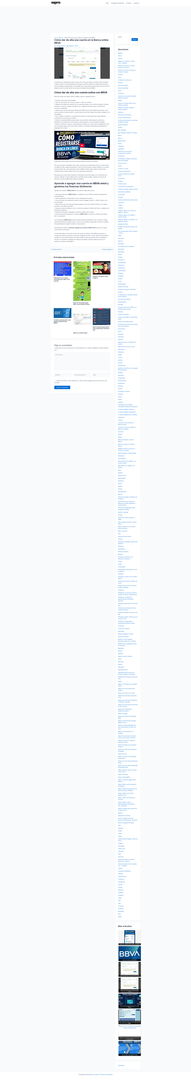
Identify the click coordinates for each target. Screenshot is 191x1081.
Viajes (119, 898)
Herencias (121, 337)
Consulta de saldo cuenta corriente (128, 189)
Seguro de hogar (123, 713)
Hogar (120, 354)
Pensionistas (121, 549)
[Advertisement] (95, 17)
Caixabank (121, 146)
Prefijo (120, 564)
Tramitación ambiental (124, 871)
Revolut (120, 651)
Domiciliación (122, 270)
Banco (120, 135)
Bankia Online (122, 141)
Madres (120, 434)
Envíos (120, 281)
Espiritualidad (122, 284)
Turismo (120, 884)
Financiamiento (122, 302)
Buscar (120, 37)
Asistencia (121, 93)
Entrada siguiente (107, 249)
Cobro (120, 166)
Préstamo (120, 574)
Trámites (120, 873)
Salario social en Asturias (125, 656)
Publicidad (121, 631)
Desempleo (121, 252)
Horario (120, 357)
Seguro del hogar (123, 774)
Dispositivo (121, 265)
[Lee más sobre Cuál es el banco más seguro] (101, 267)
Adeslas (120, 53)
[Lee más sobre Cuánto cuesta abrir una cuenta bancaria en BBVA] (62, 313)
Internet (120, 388)
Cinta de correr (122, 163)
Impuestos (121, 375)
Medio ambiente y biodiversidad (127, 453)
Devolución (121, 260)
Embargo (120, 273)
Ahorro (120, 56)
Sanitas (120, 664)
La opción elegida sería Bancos (127, 412)
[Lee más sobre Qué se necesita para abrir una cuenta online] (82, 281)
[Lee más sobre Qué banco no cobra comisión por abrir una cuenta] (62, 268)
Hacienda (120, 334)
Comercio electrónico (124, 171)
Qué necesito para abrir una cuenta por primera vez (101, 328)
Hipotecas (121, 352)
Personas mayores (123, 551)
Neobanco (121, 481)
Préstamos (121, 590)
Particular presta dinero (124, 536)
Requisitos (121, 648)
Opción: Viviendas (123, 512)
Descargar (121, 243)
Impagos (120, 372)
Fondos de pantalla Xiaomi (125, 321)
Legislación (121, 417)
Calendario (121, 149)
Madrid (120, 437)
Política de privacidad (106, 1074)
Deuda (120, 254)
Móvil (119, 470)
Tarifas (120, 836)
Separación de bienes (124, 815)
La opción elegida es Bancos (126, 409)
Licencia (120, 420)
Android (120, 82)
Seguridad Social (123, 669)
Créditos (120, 208)
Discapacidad (122, 262)
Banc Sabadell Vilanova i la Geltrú (127, 132)
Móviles (120, 473)
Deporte (120, 241)
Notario (120, 489)
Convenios (121, 202)
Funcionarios (121, 328)
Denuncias (121, 238)
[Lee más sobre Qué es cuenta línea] (82, 319)
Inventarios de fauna (124, 391)
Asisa (119, 90)
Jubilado (120, 402)
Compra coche (122, 184)
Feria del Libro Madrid (124, 299)
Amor (119, 77)
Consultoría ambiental (124, 192)
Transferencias (122, 876)
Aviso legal (121, 1065)
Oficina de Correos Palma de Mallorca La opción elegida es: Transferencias (126, 503)
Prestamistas (121, 567)
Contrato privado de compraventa (127, 200)
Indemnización (122, 380)
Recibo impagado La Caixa (125, 634)
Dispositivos (121, 268)
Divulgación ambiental (117, 3)
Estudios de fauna (123, 286)
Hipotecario (121, 349)
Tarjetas (120, 843)
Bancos (120, 138)
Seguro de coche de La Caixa (126, 693)
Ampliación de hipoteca (124, 80)
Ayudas (120, 127)
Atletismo (120, 112)
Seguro (120, 681)
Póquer (120, 561)
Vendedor (120, 892)
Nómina (120, 486)
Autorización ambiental (124, 115)
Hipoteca (120, 339)
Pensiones (121, 546)
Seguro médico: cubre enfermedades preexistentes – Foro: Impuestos (126, 803)
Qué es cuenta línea (80, 333)
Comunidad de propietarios (126, 186)
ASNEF (120, 100)
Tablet (120, 833)
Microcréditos (122, 458)
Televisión (121, 851)
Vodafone (120, 908)
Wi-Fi (119, 914)
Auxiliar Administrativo (124, 117)
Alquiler (120, 58)
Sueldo (120, 831)
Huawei (120, 362)
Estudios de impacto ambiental (127, 289)
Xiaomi (120, 916)
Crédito (120, 205)
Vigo (119, 903)
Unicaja (120, 887)
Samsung (120, 661)
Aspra (91, 1074)
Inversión (120, 394)
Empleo (120, 278)
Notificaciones (122, 491)
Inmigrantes (121, 383)
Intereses (120, 386)
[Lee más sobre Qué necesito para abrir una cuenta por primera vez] (101, 316)
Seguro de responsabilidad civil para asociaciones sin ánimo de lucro (127, 727)
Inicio (107, 3)
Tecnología (121, 846)
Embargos (121, 276)
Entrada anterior (56, 249)
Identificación (122, 365)
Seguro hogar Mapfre (124, 777)
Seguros (120, 813)
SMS (119, 825)
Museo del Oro (122, 475)
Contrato (120, 197)
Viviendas (120, 906)
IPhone (120, 399)
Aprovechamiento (123, 85)
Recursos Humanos (123, 636)
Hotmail (120, 360)
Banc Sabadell (122, 130)
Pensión (120, 539)
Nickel (120, 483)
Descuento (121, 249)
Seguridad (121, 667)
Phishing (120, 554)
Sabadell (120, 653)
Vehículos (120, 890)
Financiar (120, 304)
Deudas (120, 257)
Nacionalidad (121, 478)
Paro (119, 533)
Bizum (119, 143)
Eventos (120, 292)
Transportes (121, 882)
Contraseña (121, 194)
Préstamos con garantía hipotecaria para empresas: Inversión (125, 599)
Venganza (121, 895)
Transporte (121, 879)
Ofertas (120, 494)
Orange (120, 515)
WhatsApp (121, 911)
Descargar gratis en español (126, 246)
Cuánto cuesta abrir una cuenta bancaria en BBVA (62, 321)
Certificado (121, 156)
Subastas (120, 828)
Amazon (120, 74)
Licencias (120, 431)
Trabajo (120, 868)
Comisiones (121, 178)
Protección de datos (124, 628)
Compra (120, 181)
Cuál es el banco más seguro (100, 277)
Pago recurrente (122, 531)
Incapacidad (121, 378)
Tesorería (120, 856)
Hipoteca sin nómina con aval (126, 346)
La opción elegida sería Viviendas (127, 414)
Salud (119, 659)
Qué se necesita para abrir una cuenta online (81, 303)
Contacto (128, 3)
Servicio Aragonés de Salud (126, 822)
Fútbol (120, 331)
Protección (121, 626)
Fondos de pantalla (123, 314)
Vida (119, 900)
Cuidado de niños (123, 224)
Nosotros (136, 3)
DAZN (119, 235)
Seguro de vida (122, 754)
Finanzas (120, 311)
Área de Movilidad (123, 88)
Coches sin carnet (123, 168)
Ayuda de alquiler (123, 124)
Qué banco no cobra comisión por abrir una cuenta (62, 279)
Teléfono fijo (121, 848)
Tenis (119, 854)
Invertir (120, 396)
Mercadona (121, 456)
